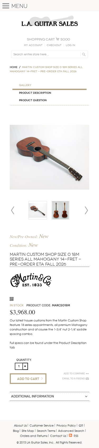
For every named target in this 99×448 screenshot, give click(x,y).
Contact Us (58, 435)
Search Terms (46, 430)
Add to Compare (74, 373)
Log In (70, 45)
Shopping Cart (41, 39)
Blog (16, 430)
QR (81, 425)
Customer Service (42, 425)
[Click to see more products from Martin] (31, 270)
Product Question (33, 100)
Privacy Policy (66, 425)
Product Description (35, 93)
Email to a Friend (73, 378)
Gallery (25, 85)
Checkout (54, 45)
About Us (20, 425)
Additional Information (32, 396)
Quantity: (24, 360)
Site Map (28, 430)
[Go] (83, 54)
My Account (33, 45)
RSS (76, 435)
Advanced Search (71, 430)
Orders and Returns (33, 435)
